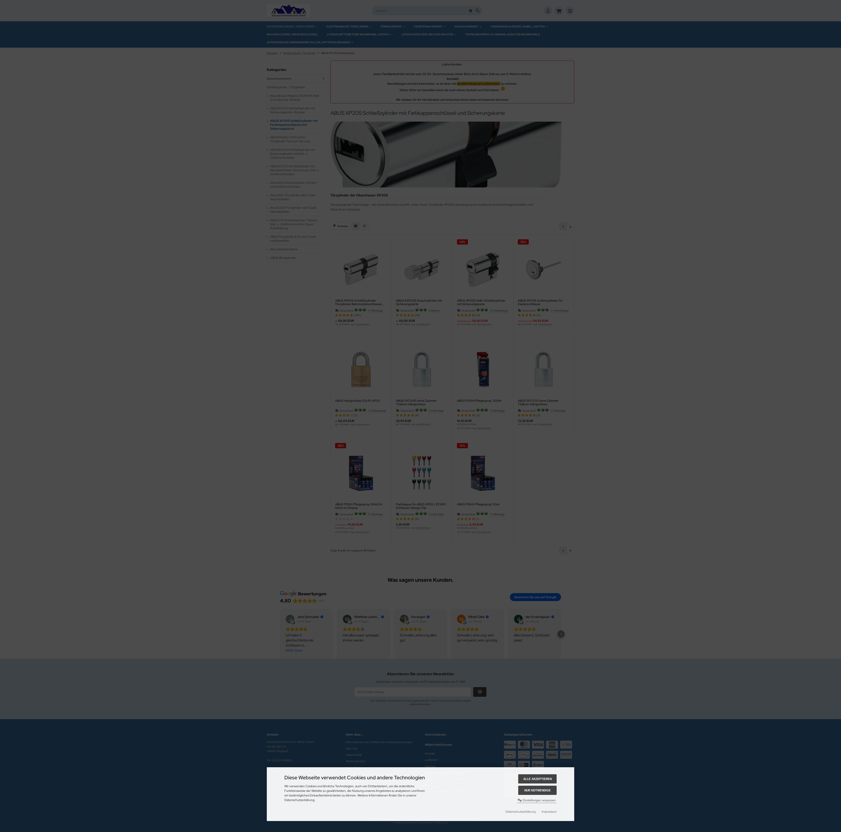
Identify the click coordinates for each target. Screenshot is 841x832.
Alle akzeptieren (537, 779)
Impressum (549, 812)
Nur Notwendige (537, 790)
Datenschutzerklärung (520, 812)
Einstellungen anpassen (539, 800)
